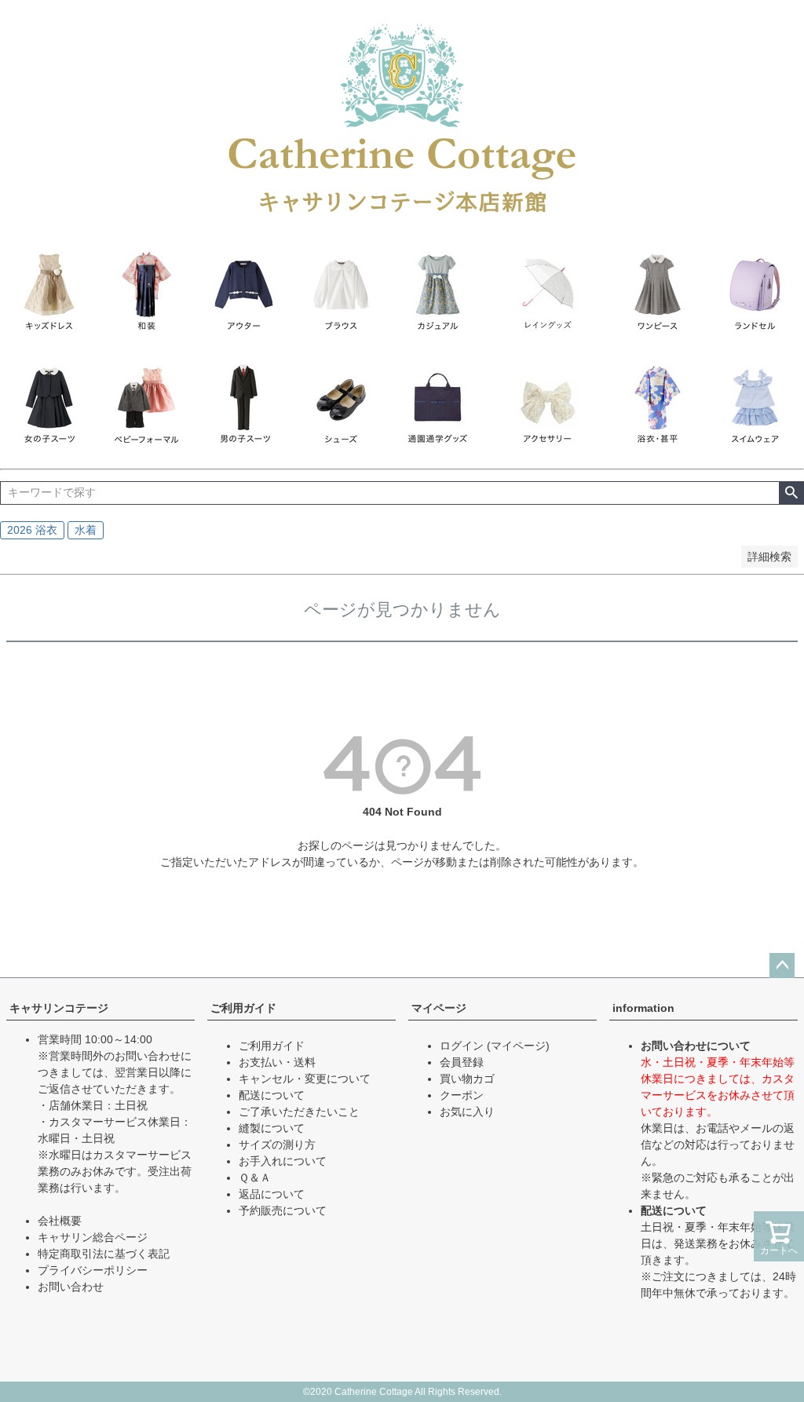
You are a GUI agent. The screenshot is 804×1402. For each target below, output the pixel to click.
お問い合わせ (71, 1286)
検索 (791, 493)
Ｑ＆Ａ (255, 1177)
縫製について (272, 1128)
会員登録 (462, 1062)
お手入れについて (283, 1161)
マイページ (438, 1008)
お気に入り (467, 1111)
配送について (272, 1095)
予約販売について (283, 1210)
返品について (272, 1194)
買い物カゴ (467, 1078)
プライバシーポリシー (93, 1270)
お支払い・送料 (277, 1062)
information (643, 1008)
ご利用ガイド (243, 1008)
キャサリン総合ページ (93, 1237)
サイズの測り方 (277, 1144)
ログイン (462, 1045)
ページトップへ (782, 965)
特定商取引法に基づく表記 (104, 1253)
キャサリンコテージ (58, 1008)
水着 (86, 530)
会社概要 (60, 1220)
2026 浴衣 (32, 530)
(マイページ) (518, 1045)
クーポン (462, 1095)
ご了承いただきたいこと (299, 1111)
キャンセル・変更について (305, 1078)
